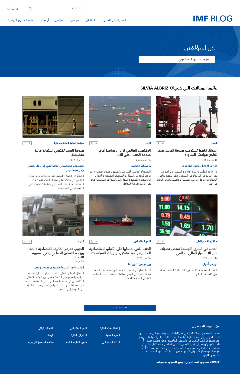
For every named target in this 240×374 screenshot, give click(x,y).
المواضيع (75, 21)
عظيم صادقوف (190, 165)
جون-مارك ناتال (209, 165)
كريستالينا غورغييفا (141, 165)
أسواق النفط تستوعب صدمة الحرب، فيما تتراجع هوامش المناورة (187, 153)
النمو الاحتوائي (46, 328)
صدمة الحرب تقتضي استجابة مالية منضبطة (59, 153)
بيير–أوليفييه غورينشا (139, 264)
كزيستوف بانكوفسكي (72, 165)
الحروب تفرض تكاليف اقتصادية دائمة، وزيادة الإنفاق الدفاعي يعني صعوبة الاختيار (56, 253)
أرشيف (45, 21)
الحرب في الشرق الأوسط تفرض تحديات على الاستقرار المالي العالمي (189, 251)
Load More (120, 308)
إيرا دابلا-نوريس (36, 165)
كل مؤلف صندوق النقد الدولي (196, 59)
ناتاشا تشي (52, 165)
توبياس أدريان (210, 264)
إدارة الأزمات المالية (110, 328)
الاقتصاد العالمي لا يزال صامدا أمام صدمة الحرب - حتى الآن (125, 153)
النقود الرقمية (113, 335)
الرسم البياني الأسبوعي (113, 21)
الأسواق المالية (79, 335)
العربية (14, 9)
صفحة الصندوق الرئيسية (21, 21)
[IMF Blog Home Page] (212, 18)
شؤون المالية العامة (76, 342)
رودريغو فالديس (75, 170)
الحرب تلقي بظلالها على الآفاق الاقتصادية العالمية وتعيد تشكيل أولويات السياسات (120, 251)
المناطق (90, 21)
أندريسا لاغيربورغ (60, 267)
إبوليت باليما (77, 267)
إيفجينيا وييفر (42, 267)
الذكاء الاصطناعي (111, 342)
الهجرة (51, 335)
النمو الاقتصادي (78, 328)
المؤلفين (59, 21)
